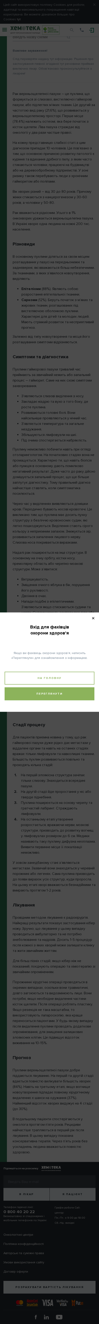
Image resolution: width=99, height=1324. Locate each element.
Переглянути (49, 693)
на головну (50, 678)
